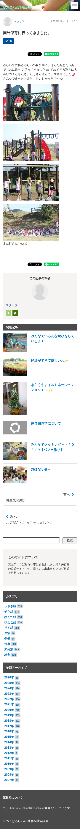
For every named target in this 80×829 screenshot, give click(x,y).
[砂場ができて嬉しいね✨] (36, 375)
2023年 (9, 693)
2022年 (9, 699)
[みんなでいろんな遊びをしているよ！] (40, 350)
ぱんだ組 (10, 617)
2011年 (9, 758)
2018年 (9, 720)
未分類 (8, 41)
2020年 (9, 709)
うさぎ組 (10, 606)
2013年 (9, 747)
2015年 (9, 736)
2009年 (9, 769)
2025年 (9, 682)
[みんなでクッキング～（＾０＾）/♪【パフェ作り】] (40, 459)
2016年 (9, 731)
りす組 (8, 627)
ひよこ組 (10, 622)
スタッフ (19, 21)
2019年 (9, 715)
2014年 (9, 742)
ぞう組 (8, 611)
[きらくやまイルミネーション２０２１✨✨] (40, 413)
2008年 (9, 774)
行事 (7, 643)
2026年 (9, 677)
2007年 (9, 779)
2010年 (9, 763)
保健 (7, 638)
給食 (7, 654)
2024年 (9, 688)
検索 (70, 540)
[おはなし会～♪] (28, 481)
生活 (7, 633)
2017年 (9, 726)
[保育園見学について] (32, 434)
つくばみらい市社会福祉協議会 (22, 808)
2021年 (9, 704)
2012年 (9, 752)
